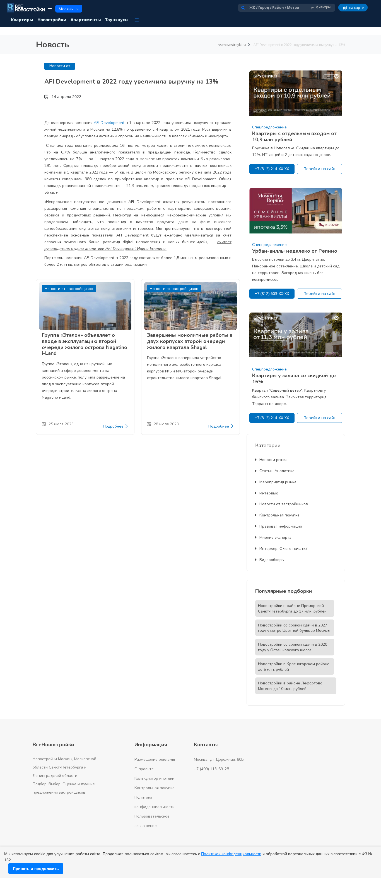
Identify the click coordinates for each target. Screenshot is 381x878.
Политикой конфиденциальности (231, 854)
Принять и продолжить (36, 868)
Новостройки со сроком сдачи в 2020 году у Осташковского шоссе (292, 647)
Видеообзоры (271, 559)
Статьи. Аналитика (277, 471)
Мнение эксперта (275, 537)
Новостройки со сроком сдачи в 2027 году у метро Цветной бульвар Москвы (294, 628)
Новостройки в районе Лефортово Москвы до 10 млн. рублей (290, 686)
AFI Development (109, 122)
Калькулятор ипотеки (154, 778)
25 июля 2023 (61, 424)
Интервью (268, 493)
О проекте (144, 769)
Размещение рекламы (154, 759)
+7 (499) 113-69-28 (211, 769)
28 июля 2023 (166, 424)
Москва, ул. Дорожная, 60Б (219, 759)
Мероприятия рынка (277, 482)
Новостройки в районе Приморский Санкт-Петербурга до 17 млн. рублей (292, 608)
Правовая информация (280, 526)
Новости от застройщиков (283, 504)
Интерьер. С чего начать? (283, 548)
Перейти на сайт (319, 168)
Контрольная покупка (279, 515)
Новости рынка (273, 459)
